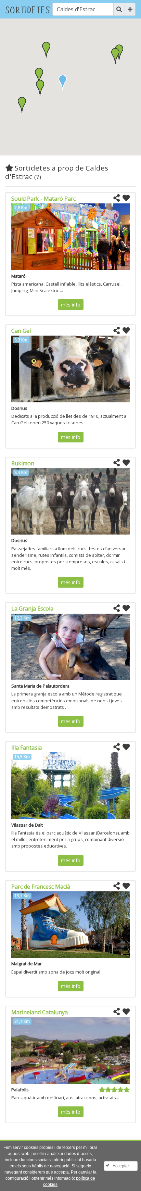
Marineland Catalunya (39, 1012)
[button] (40, 87)
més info (70, 304)
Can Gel (21, 331)
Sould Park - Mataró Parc (43, 198)
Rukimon (22, 463)
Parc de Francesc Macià (40, 886)
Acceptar (121, 1166)
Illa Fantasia (26, 747)
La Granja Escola (32, 608)
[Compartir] (116, 198)
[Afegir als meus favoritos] (126, 198)
